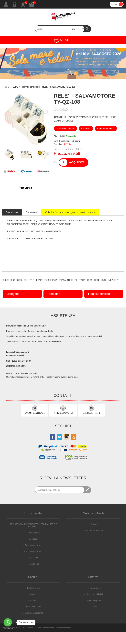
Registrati (6, 4)
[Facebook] (52, 437)
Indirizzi (33, 600)
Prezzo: (60, 153)
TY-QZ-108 (84, 280)
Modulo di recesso (94, 530)
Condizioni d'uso (33, 551)
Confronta (85, 128)
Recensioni (31, 212)
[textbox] (59, 29)
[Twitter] (59, 437)
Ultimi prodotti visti (94, 594)
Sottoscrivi (87, 490)
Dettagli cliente (34, 588)
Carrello (32, 4)
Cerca (87, 29)
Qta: (55, 162)
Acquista (77, 162)
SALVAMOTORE (66, 280)
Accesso (14, 4)
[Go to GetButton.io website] (8, 629)
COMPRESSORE (44, 280)
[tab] (12, 212)
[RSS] (73, 437)
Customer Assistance (33, 613)
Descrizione (12, 212)
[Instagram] (66, 437)
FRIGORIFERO (8, 280)
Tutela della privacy (33, 545)
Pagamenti (34, 564)
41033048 (98, 280)
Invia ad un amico (105, 128)
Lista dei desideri (23, 4)
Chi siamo (33, 558)
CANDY (67, 144)
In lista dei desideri (65, 128)
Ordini (34, 594)
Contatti (94, 524)
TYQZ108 (112, 280)
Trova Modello (33, 533)
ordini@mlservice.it (91, 413)
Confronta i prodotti (94, 600)
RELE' (26, 280)
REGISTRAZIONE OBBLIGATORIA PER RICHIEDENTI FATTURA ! (34, 525)
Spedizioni (34, 539)
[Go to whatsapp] (8, 622)
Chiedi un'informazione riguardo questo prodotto (70, 212)
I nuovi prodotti (94, 588)
